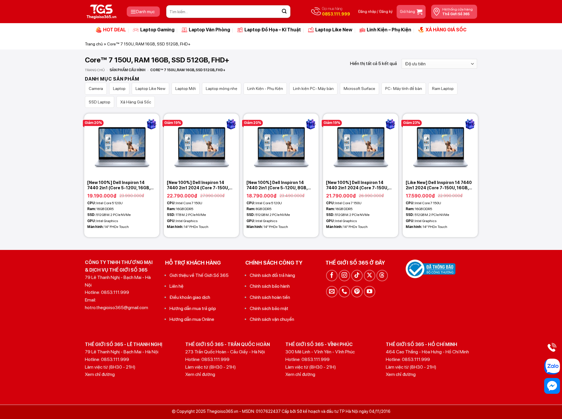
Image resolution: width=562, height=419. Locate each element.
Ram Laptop (443, 88)
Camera (96, 88)
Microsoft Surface (359, 88)
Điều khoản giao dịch (189, 297)
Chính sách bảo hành (270, 286)
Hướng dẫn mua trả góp (192, 308)
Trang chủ (94, 44)
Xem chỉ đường (100, 374)
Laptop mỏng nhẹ (221, 88)
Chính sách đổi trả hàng (272, 275)
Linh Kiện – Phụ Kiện (389, 30)
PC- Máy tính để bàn (403, 88)
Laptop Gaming (157, 30)
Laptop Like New (333, 30)
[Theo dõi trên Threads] (382, 275)
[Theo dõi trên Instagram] (344, 275)
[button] (143, 11)
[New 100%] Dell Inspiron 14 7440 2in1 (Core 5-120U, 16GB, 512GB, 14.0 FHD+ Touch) (118, 185)
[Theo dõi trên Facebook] (331, 275)
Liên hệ (176, 286)
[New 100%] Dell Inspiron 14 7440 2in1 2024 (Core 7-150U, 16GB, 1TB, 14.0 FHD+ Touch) (198, 185)
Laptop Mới (185, 88)
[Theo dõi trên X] (369, 275)
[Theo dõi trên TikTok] (357, 275)
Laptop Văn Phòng (209, 30)
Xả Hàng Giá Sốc (135, 102)
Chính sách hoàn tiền (270, 297)
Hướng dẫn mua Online (191, 319)
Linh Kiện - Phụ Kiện (265, 88)
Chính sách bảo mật (269, 308)
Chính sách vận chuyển (272, 319)
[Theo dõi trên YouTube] (369, 291)
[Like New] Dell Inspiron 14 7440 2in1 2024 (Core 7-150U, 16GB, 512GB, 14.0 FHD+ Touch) (439, 185)
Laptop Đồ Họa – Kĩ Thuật (272, 30)
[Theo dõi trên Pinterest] (357, 291)
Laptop (119, 88)
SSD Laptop (99, 102)
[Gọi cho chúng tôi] (344, 291)
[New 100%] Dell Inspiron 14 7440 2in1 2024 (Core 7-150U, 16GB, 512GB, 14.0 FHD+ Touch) (358, 185)
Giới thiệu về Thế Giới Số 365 (199, 275)
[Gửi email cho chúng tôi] (331, 291)
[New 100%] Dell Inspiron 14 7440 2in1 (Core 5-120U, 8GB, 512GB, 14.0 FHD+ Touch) (276, 185)
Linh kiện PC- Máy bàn (313, 88)
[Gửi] (284, 12)
